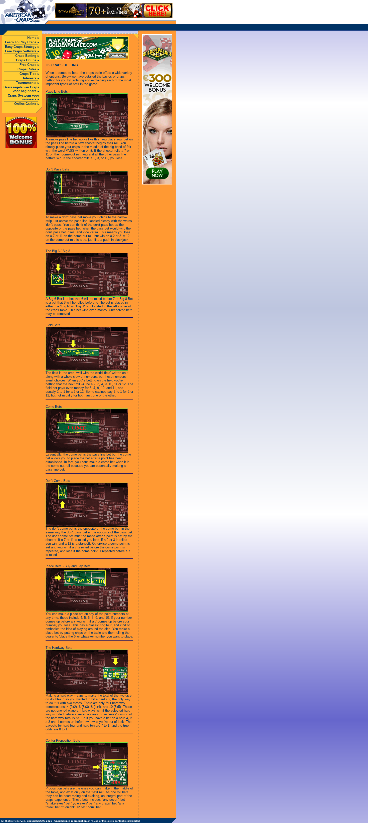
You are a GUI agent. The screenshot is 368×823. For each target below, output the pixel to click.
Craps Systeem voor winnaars (23, 97)
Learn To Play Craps (20, 42)
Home (31, 38)
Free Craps (28, 65)
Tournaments (26, 83)
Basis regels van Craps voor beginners (21, 89)
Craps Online (26, 60)
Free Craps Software (20, 51)
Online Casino (25, 104)
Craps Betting (25, 56)
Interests (29, 78)
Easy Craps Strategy (20, 47)
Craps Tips (28, 74)
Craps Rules (27, 69)
